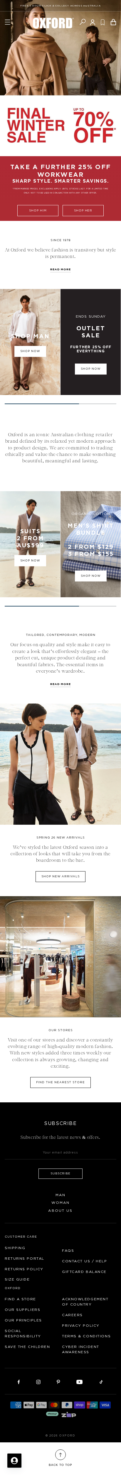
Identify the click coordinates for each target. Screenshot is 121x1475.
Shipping (15, 1248)
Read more (60, 269)
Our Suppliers (22, 1309)
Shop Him (38, 210)
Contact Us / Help (84, 1261)
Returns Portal (24, 1258)
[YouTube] (79, 1381)
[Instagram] (38, 1381)
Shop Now (91, 369)
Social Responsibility (23, 1333)
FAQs (68, 1250)
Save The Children (27, 1347)
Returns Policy (24, 1269)
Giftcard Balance (84, 1272)
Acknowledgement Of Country (85, 1301)
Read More (60, 684)
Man (60, 1195)
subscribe (61, 1173)
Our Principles (23, 1320)
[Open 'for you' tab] (14, 1461)
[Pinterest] (58, 1381)
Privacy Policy (81, 1325)
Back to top (60, 1464)
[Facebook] (19, 1381)
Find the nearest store (60, 1082)
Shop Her (83, 210)
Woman (60, 1202)
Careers (72, 1315)
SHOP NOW (91, 575)
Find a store (20, 1299)
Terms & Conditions (86, 1336)
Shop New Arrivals (60, 876)
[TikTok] (101, 1381)
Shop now (30, 351)
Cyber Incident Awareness (80, 1349)
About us (60, 1210)
